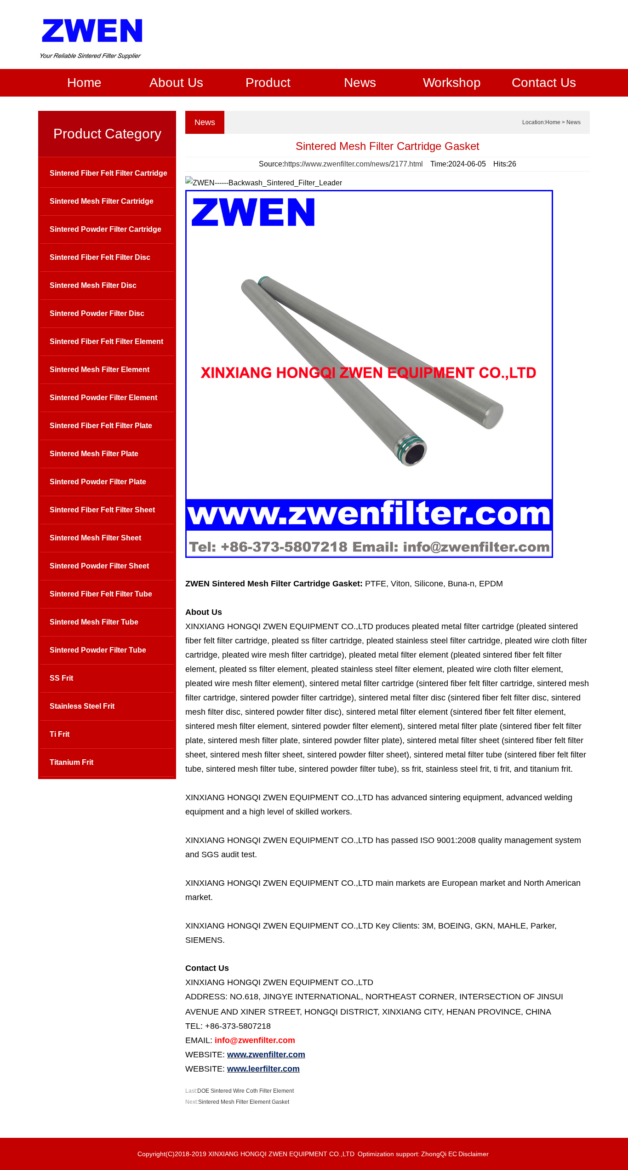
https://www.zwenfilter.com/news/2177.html (353, 164)
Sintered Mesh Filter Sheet (95, 538)
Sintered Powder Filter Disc (97, 313)
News (360, 82)
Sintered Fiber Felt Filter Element (106, 341)
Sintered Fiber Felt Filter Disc (100, 257)
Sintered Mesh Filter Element (99, 369)
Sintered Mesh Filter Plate (94, 454)
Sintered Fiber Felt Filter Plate (101, 426)
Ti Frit (59, 734)
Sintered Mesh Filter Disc (93, 285)
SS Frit (61, 678)
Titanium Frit (71, 762)
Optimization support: (389, 1154)
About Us (176, 82)
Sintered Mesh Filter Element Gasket (243, 1102)
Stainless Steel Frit (82, 706)
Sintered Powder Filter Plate (98, 482)
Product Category (107, 133)
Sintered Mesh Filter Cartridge (102, 201)
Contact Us (544, 82)
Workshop (452, 82)
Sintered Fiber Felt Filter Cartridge (108, 173)
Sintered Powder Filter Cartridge (105, 229)
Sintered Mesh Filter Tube (94, 622)
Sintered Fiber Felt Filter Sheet (102, 510)
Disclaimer (473, 1154)
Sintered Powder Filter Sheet (99, 566)
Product (268, 82)
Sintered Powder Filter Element (103, 397)
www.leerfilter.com (263, 1068)
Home (84, 82)
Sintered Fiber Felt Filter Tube (101, 594)
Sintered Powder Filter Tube (98, 650)
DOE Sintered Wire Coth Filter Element (245, 1091)
